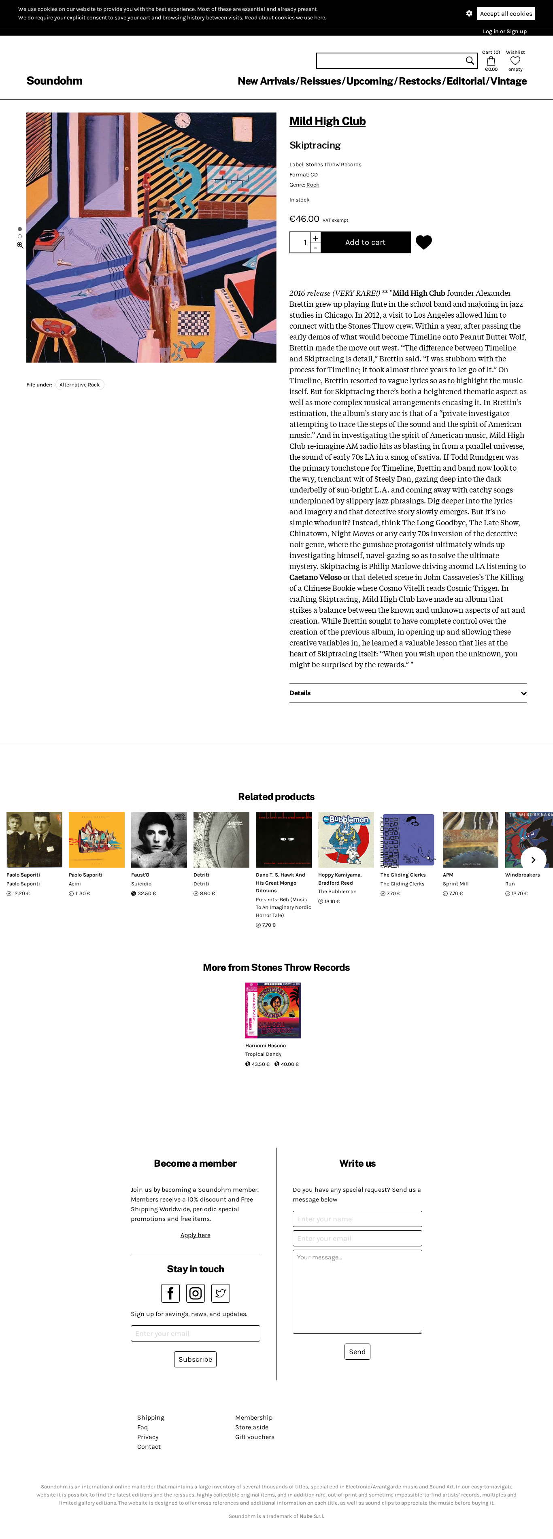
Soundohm (54, 80)
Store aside (251, 1427)
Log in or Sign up (505, 31)
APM (448, 875)
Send (357, 1351)
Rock (312, 184)
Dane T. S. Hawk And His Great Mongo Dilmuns (280, 883)
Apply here (196, 1235)
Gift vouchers (254, 1437)
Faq (142, 1427)
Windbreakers (522, 875)
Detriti (201, 875)
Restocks (420, 81)
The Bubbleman (337, 891)
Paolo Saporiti (23, 875)
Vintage (508, 81)
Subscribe (195, 1359)
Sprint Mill (456, 884)
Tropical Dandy (263, 1054)
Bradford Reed (335, 883)
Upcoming (369, 81)
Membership (253, 1417)
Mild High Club (327, 120)
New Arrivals (266, 81)
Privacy (147, 1437)
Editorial (466, 81)
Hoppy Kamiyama (339, 875)
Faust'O (140, 875)
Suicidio (141, 884)
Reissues (320, 81)
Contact (149, 1446)
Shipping (150, 1417)
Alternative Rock (80, 385)
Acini (75, 884)
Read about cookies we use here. (285, 17)
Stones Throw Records (334, 164)
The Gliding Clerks (403, 875)
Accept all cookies (506, 13)
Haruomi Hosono (265, 1045)
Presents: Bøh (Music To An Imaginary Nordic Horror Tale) (283, 907)
